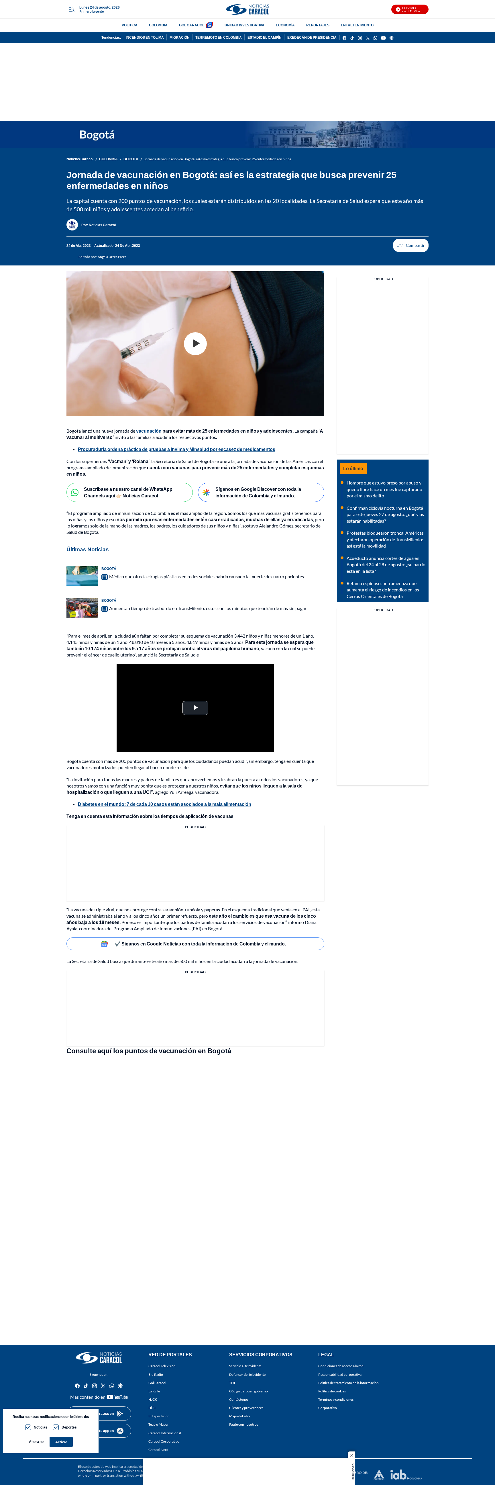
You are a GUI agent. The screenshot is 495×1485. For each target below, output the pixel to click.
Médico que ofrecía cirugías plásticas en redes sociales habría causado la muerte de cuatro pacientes (206, 576)
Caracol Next (158, 1449)
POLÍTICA (130, 25)
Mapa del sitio (239, 1416)
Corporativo (327, 1408)
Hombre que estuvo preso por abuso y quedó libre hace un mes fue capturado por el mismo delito (384, 489)
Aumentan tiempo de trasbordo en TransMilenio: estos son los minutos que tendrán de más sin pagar (208, 608)
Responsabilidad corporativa (340, 1374)
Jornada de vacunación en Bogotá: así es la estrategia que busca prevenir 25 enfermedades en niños (217, 159)
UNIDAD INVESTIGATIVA (244, 25)
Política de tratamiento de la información (348, 1383)
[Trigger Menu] (71, 9)
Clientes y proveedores (246, 1408)
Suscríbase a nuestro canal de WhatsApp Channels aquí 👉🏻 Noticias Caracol (128, 492)
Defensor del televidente (247, 1374)
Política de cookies (332, 1391)
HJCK (152, 1399)
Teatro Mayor (158, 1424)
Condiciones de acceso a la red (341, 1366)
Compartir (411, 245)
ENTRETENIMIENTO (357, 25)
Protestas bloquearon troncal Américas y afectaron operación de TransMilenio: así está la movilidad (385, 539)
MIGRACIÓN (180, 37)
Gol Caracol (157, 1383)
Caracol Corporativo (163, 1441)
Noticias (40, 1427)
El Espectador (158, 1416)
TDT (232, 1383)
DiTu (152, 1408)
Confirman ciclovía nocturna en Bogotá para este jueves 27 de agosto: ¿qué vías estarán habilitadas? (385, 514)
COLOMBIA (158, 25)
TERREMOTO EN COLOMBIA (218, 37)
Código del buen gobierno (248, 1391)
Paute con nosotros (243, 1424)
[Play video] (195, 343)
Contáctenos (238, 1399)
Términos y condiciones (335, 1399)
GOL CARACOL (191, 25)
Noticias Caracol (79, 159)
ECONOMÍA (285, 25)
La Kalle (154, 1391)
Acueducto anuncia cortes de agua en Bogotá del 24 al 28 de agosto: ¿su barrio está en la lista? (386, 564)
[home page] (247, 9)
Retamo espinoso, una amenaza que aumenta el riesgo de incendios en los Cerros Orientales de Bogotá (383, 590)
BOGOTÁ (130, 159)
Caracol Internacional (164, 1433)
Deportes (69, 1427)
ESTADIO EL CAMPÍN (264, 37)
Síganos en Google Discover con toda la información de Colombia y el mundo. (258, 492)
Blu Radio (155, 1374)
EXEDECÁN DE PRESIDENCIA (312, 37)
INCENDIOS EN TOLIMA (145, 37)
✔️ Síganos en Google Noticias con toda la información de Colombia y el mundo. (200, 943)
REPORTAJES (317, 25)
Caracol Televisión (162, 1366)
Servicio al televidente (245, 1366)
